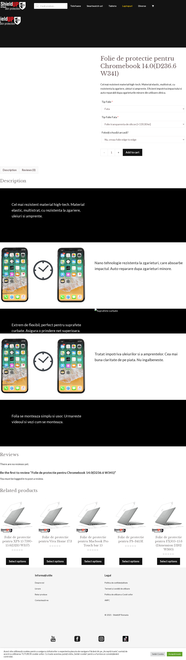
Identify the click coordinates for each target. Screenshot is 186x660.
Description (10, 170)
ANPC (107, 600)
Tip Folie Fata (110, 117)
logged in (19, 478)
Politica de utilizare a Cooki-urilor (119, 594)
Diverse (142, 6)
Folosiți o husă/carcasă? (115, 132)
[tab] (9, 170)
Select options (17, 561)
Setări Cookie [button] (158, 654)
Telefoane (75, 6)
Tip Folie (107, 101)
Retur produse (41, 594)
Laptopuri (127, 6)
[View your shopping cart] (153, 6)
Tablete (113, 6)
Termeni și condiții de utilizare (117, 589)
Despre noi (39, 583)
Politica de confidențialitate (116, 583)
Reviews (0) (28, 170)
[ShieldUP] (13, 6)
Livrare (38, 589)
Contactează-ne (41, 600)
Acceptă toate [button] (175, 654)
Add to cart (132, 152)
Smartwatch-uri (95, 6)
